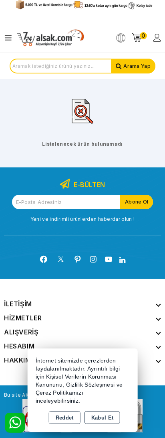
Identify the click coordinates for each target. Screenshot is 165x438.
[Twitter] (60, 259)
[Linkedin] (122, 260)
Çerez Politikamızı (59, 393)
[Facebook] (43, 259)
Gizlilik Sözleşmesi (90, 385)
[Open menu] (10, 38)
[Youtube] (108, 259)
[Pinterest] (77, 259)
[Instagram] (93, 259)
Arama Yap (137, 66)
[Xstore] (50, 38)
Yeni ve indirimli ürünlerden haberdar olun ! (82, 219)
